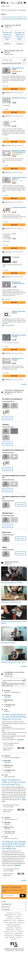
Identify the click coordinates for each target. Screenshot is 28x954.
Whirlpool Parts (17, 924)
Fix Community (6, 909)
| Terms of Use (9, 950)
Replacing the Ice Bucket (8, 642)
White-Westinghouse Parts (13, 926)
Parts (12, 18)
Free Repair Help (6, 904)
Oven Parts (13, 931)
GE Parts (18, 916)
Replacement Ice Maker (18, 68)
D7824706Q (7, 697)
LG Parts (14, 920)
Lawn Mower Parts (8, 935)
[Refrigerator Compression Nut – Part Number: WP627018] (6, 284)
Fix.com (4, 901)
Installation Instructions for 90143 (14, 673)
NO (23, 748)
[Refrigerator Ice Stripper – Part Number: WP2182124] (6, 361)
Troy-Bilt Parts (9, 924)
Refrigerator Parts (10, 929)
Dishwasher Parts (10, 928)
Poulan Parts (20, 922)
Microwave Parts (9, 933)
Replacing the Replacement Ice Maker (12, 582)
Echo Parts (20, 914)
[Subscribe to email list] (23, 895)
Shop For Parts (6, 907)
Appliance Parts (18, 933)
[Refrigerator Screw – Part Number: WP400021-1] (6, 100)
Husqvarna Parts (9, 918)
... (20, 739)
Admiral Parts (10, 913)
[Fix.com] (3, 3)
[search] (19, 3)
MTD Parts (6, 922)
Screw (14, 121)
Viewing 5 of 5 (8, 563)
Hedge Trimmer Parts (10, 937)
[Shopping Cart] (24, 3)
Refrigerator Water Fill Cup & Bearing (19, 151)
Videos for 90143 (11, 562)
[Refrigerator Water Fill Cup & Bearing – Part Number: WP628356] (6, 153)
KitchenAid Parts (7, 920)
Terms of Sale (19, 950)
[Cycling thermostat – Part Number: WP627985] (6, 210)
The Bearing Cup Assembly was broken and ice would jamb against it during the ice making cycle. (14, 845)
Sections (5, 18)
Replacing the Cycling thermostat (11, 602)
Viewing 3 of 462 (8, 676)
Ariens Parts (17, 913)
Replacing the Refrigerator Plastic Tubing (13, 662)
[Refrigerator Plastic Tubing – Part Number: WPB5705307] (6, 337)
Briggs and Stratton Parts (10, 914)
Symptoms (19, 18)
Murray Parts (13, 922)
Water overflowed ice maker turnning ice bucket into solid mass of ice (13, 782)
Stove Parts (6, 931)
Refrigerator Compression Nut (18, 282)
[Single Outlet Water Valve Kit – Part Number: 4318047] (6, 180)
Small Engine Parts (18, 935)
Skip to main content (14, 14)
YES (19, 748)
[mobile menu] (7, 3)
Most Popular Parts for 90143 (13, 51)
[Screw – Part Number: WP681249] (6, 236)
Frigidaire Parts (10, 916)
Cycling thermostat (19, 207)
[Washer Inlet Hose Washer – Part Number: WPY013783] (6, 314)
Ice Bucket (15, 257)
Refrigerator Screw (19, 98)
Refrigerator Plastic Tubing (19, 335)
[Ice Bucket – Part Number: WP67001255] (6, 259)
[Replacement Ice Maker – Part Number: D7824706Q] (6, 70)
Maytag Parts (21, 920)
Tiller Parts (14, 939)
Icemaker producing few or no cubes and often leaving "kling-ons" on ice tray (14, 716)
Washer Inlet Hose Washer (18, 312)
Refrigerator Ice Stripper (17, 359)
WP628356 (7, 824)
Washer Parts (18, 928)
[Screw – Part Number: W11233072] (6, 123)
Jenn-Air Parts (18, 918)
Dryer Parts (18, 929)
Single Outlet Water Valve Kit (19, 178)
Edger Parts (19, 937)
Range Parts (20, 931)
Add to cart (14, 89)
